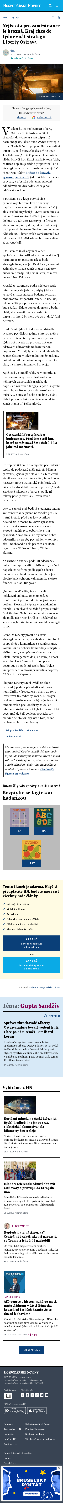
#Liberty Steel (13, 736)
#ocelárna (32, 730)
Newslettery (10, 1463)
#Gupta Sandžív (14, 730)
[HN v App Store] (37, 1410)
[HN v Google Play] (15, 1410)
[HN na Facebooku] (27, 1395)
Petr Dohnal (51, 97)
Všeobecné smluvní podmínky (40, 1439)
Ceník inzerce (10, 1444)
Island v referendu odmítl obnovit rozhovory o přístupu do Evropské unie (29, 1188)
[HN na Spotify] (41, 1395)
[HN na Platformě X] (22, 1395)
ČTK (12, 50)
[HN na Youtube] (46, 1395)
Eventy (7, 1458)
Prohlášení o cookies (35, 1429)
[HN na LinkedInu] (37, 1395)
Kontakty (8, 1424)
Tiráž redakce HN (12, 1429)
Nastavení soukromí (35, 1434)
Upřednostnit (44, 118)
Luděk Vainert (20, 1226)
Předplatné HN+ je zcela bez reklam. (44, 987)
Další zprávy (31, 1350)
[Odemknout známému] (58, 17)
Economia (9, 1434)
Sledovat (21, 118)
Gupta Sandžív (40, 1006)
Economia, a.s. (24, 1377)
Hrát (19, 830)
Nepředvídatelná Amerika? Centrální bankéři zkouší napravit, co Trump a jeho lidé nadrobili (30, 1236)
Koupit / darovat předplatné (18, 1453)
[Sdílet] (53, 17)
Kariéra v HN (10, 1439)
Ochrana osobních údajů (37, 1424)
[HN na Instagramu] (32, 1395)
